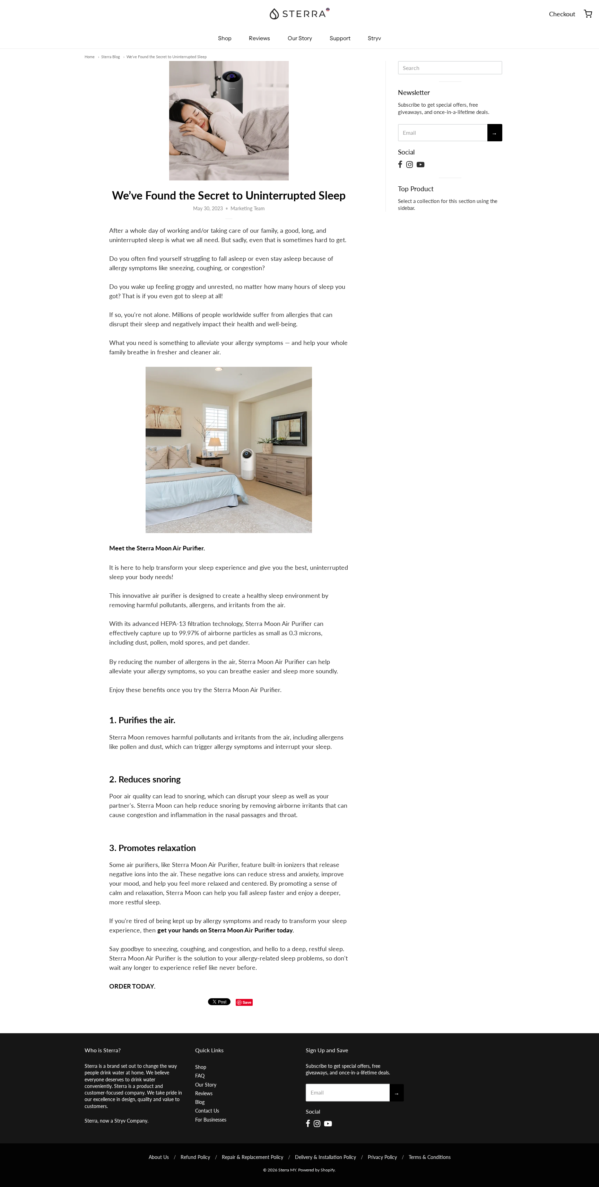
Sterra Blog (110, 56)
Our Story (300, 38)
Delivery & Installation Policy (325, 1157)
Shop (225, 38)
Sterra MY (287, 1169)
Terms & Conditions (430, 1157)
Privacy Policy (382, 1157)
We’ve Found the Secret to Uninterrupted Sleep (167, 56)
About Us (159, 1157)
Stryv (374, 38)
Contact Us (207, 1111)
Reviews (259, 38)
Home (90, 56)
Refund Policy (195, 1157)
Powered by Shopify (316, 1169)
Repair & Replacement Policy (252, 1157)
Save (247, 1002)
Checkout (562, 14)
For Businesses (210, 1120)
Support (340, 38)
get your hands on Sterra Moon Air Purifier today (225, 930)
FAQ (200, 1076)
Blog (200, 1102)
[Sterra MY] (299, 13)
